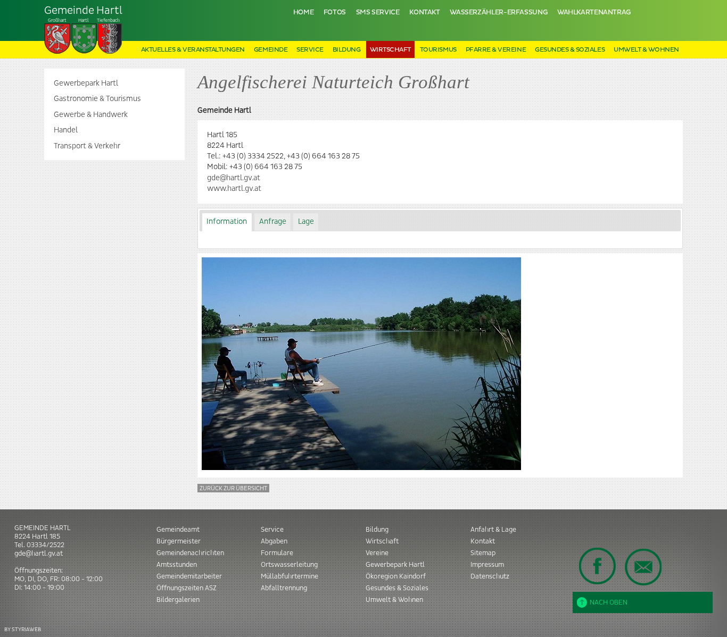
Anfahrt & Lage (493, 529)
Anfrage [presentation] (272, 222)
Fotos (335, 12)
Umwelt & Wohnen (646, 50)
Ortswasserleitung (289, 564)
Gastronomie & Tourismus (97, 99)
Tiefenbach (83, 13)
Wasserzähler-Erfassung (498, 12)
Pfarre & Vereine (496, 50)
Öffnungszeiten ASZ (186, 588)
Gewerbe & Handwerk (91, 115)
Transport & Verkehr (87, 146)
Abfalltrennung (284, 588)
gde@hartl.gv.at (233, 178)
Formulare (277, 553)
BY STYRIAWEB (22, 629)
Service (310, 50)
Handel (66, 130)
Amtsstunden (176, 564)
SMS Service (378, 12)
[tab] (227, 222)
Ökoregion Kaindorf (396, 576)
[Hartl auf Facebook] (597, 565)
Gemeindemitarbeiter (189, 576)
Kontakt (424, 12)
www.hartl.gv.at (234, 189)
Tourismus (438, 50)
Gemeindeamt (178, 529)
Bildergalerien (178, 600)
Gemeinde (270, 50)
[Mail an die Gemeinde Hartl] (643, 566)
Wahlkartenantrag (594, 12)
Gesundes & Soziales (570, 50)
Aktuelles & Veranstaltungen (193, 50)
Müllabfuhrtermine (289, 576)
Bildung (347, 50)
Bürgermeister (178, 541)
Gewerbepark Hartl (86, 83)
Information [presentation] (226, 222)
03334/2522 (45, 545)
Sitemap (482, 553)
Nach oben (608, 602)
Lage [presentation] (306, 222)
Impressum (487, 564)
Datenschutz (489, 576)
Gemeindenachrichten (190, 553)
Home (303, 12)
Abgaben (274, 541)
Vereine (377, 553)
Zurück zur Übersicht (233, 488)
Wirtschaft (390, 50)
